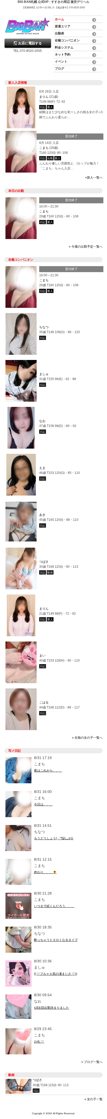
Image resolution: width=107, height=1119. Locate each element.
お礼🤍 (39, 1041)
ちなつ (44, 327)
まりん (44, 97)
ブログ (59, 68)
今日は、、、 (43, 804)
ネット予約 (62, 54)
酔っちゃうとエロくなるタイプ (56, 940)
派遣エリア (62, 26)
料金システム (64, 47)
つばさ (44, 562)
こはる (44, 702)
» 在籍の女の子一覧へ (87, 737)
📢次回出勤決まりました (51, 1008)
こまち (44, 148)
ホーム (59, 19)
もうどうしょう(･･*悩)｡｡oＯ (53, 838)
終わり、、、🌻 (45, 872)
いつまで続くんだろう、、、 (54, 906)
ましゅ (44, 374)
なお (42, 421)
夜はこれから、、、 (48, 770)
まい (42, 655)
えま (42, 468)
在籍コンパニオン (67, 40)
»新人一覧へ (94, 177)
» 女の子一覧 (93, 1099)
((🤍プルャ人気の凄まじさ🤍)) (55, 974)
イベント (61, 61)
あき (42, 515)
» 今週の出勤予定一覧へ (86, 246)
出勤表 (59, 33)
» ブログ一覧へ (92, 1062)
